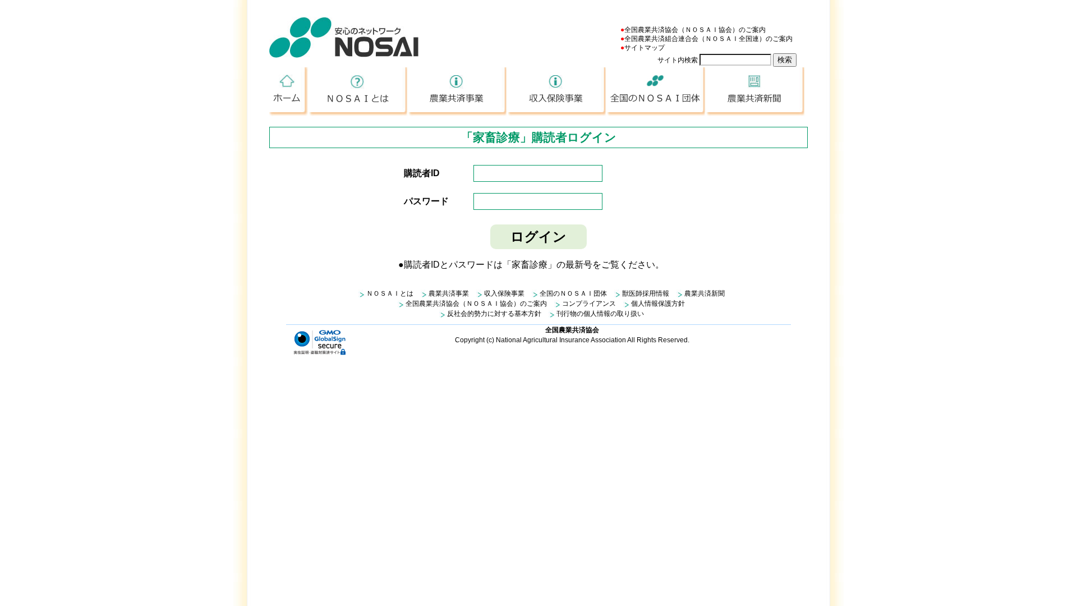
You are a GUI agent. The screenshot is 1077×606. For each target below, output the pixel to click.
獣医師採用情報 (645, 293)
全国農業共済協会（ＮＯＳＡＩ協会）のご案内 (695, 30)
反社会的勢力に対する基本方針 (494, 314)
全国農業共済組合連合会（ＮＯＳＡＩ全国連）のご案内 (708, 39)
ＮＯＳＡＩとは (358, 91)
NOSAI (343, 37)
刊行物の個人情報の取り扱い (600, 314)
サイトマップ (644, 48)
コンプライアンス (589, 303)
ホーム (289, 91)
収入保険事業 (557, 91)
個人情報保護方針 (658, 303)
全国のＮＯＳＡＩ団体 (656, 91)
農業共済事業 (458, 91)
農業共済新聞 (756, 91)
